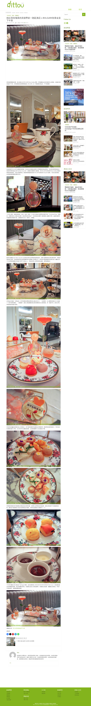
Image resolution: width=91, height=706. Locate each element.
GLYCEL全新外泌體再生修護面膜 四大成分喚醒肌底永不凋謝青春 (78, 154)
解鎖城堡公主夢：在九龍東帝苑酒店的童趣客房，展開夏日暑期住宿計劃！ (78, 74)
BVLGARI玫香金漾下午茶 (19, 628)
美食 (27, 693)
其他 (27, 699)
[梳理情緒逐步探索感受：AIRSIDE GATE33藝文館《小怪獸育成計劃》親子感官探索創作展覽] (68, 196)
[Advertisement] (34, 71)
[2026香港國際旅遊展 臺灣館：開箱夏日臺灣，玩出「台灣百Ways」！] (68, 222)
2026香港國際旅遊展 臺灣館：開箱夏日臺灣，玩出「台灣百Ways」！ (78, 224)
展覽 (24, 699)
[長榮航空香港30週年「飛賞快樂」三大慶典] (68, 80)
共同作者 (43, 703)
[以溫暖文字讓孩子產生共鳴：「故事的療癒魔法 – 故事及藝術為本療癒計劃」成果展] (68, 205)
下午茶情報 (22, 22)
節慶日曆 (43, 693)
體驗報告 (26, 12)
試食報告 (76, 691)
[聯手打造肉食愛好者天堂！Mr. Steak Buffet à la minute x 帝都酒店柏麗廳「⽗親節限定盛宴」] (68, 214)
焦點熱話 (22, 12)
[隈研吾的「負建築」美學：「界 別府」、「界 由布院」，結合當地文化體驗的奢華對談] (68, 64)
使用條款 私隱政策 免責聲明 (51, 703)
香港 (13, 15)
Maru (75, 132)
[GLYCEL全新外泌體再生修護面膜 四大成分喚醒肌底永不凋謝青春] (68, 152)
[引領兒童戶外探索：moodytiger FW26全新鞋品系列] (74, 111)
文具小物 (59, 693)
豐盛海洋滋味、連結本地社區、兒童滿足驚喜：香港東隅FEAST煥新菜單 (74, 47)
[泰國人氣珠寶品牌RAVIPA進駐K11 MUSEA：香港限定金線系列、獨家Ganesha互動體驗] (68, 136)
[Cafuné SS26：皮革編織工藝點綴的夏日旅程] (68, 145)
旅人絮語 (8, 698)
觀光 (24, 691)
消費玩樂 (28, 691)
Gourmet (9, 15)
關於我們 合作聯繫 (38, 703)
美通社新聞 (9, 699)
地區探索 (17, 12)
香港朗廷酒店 (21, 638)
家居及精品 (77, 695)
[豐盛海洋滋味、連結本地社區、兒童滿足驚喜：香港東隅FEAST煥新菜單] (74, 30)
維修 (24, 698)
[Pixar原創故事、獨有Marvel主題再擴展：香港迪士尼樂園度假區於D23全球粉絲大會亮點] (68, 55)
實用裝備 (67, 124)
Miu (17, 22)
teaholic (26, 22)
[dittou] (15, 1)
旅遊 (69, 9)
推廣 (27, 698)
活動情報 (43, 691)
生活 (80, 9)
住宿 (24, 693)
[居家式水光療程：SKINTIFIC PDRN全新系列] (68, 159)
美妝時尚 (59, 695)
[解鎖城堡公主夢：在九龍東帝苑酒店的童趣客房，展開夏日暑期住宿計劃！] (68, 72)
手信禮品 (59, 696)
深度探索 (8, 12)
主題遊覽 (13, 12)
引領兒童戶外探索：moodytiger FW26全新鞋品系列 (74, 128)
